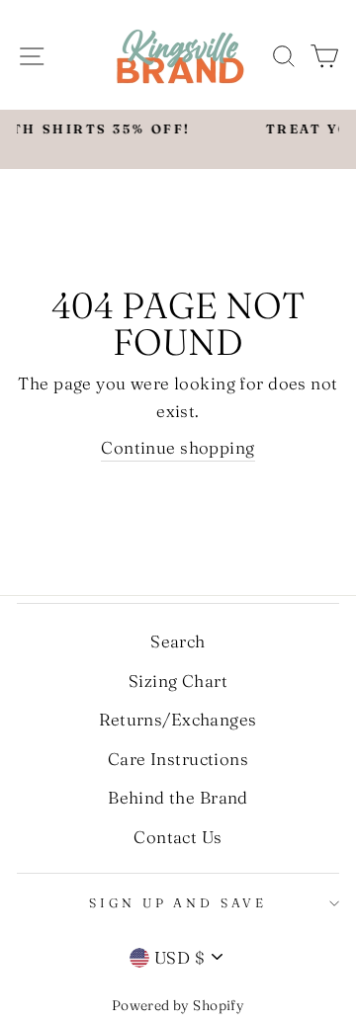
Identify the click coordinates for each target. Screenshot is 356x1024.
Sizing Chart (178, 680)
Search (178, 641)
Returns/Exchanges (177, 719)
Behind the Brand (178, 797)
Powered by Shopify (178, 1005)
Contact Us (178, 836)
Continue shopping (177, 447)
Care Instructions (178, 758)
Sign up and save (178, 903)
